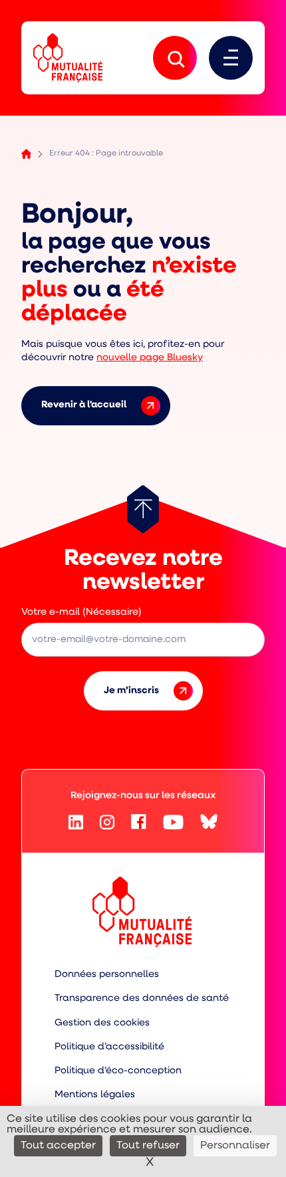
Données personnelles (107, 975)
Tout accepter (58, 1145)
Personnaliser (235, 1145)
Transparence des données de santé (142, 999)
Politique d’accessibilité (109, 1047)
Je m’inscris (131, 691)
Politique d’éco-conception (118, 1071)
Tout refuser (148, 1145)
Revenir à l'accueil (83, 405)
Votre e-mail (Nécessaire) (81, 612)
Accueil (26, 154)
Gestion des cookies (102, 1023)
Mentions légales (95, 1095)
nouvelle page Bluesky (149, 358)
